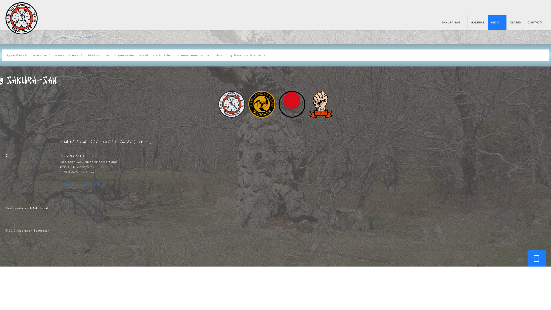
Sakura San (451, 22)
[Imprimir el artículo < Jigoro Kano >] (544, 55)
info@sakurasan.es (81, 184)
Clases (515, 22)
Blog (495, 22)
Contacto (535, 22)
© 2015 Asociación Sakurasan (27, 230)
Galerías (477, 22)
